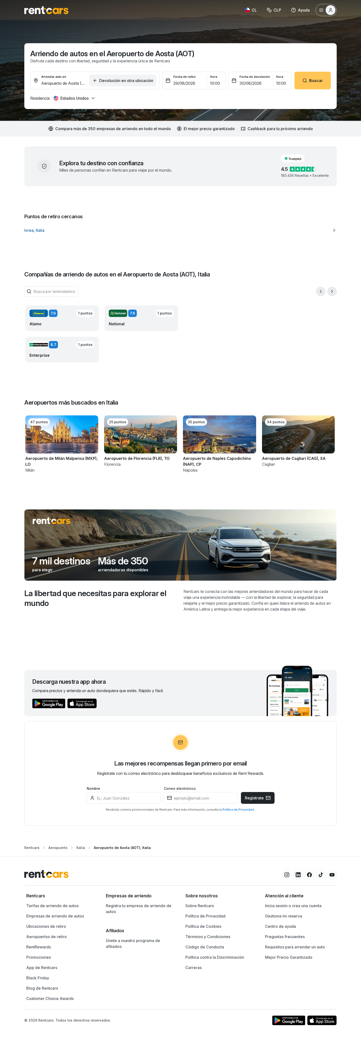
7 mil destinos (61, 561)
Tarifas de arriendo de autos (52, 905)
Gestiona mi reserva (283, 916)
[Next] (332, 291)
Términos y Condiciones (207, 936)
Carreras (193, 967)
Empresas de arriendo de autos (55, 916)
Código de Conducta (204, 946)
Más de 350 (123, 561)
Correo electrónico (180, 788)
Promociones (38, 957)
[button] (296, 158)
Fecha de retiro (184, 77)
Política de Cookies (203, 926)
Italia (80, 848)
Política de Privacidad (238, 809)
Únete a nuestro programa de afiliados (133, 943)
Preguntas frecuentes (285, 936)
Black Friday (37, 977)
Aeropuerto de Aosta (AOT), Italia (122, 848)
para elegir (42, 569)
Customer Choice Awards (50, 998)
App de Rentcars (41, 967)
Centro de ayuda (280, 926)
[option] (180, 230)
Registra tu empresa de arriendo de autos (138, 908)
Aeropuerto (58, 848)
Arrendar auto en (53, 77)
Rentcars (32, 848)
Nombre (93, 788)
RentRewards (38, 946)
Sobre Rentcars (199, 905)
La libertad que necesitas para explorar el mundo (95, 598)
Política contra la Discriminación (214, 957)
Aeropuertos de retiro (46, 936)
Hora (213, 77)
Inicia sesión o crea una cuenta (293, 905)
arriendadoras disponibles (123, 569)
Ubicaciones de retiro (46, 926)
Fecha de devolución (254, 77)
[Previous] (320, 291)
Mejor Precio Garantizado (288, 957)
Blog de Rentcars (42, 988)
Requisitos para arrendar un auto (295, 946)
